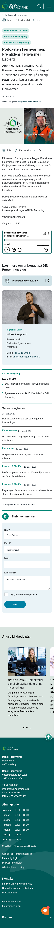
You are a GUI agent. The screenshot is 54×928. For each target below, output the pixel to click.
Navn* (7, 530)
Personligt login (10, 858)
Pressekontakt (9, 892)
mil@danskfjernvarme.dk (29, 101)
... (33, 42)
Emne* (7, 558)
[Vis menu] (49, 6)
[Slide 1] (23, 727)
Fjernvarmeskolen (11, 906)
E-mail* (7, 543)
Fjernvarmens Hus (11, 901)
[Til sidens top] (49, 737)
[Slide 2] (27, 727)
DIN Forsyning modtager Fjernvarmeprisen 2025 (27, 386)
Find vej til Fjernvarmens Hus (17, 883)
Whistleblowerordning (13, 867)
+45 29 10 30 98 (21, 353)
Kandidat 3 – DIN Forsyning (27, 395)
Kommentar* (10, 573)
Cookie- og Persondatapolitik (17, 854)
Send (15, 604)
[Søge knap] (39, 6)
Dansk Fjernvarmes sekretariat (17, 888)
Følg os (7, 917)
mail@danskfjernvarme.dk (15, 789)
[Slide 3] (30, 727)
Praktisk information (12, 862)
